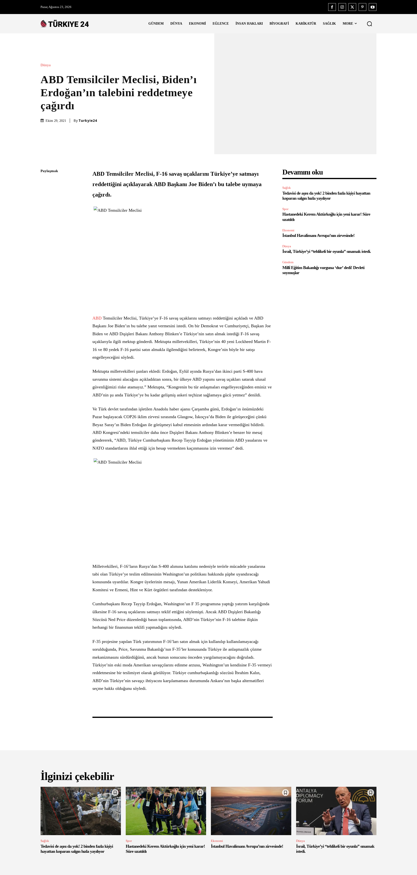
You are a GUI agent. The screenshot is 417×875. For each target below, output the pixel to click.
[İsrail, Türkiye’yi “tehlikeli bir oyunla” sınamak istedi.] (336, 811)
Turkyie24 (88, 120)
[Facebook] (332, 7)
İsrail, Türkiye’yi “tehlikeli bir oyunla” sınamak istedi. (326, 251)
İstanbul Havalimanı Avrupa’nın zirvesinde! (318, 235)
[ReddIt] (45, 228)
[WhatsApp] (45, 217)
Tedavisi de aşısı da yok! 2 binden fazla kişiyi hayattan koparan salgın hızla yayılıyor (326, 196)
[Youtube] (372, 7)
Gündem (287, 262)
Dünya (46, 65)
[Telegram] (45, 239)
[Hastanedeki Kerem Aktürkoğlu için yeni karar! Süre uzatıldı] (166, 811)
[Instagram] (342, 7)
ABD (97, 318)
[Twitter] (352, 7)
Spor (285, 209)
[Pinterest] (362, 7)
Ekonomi (288, 230)
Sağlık (286, 188)
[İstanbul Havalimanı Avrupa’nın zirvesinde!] (251, 811)
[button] (369, 24)
